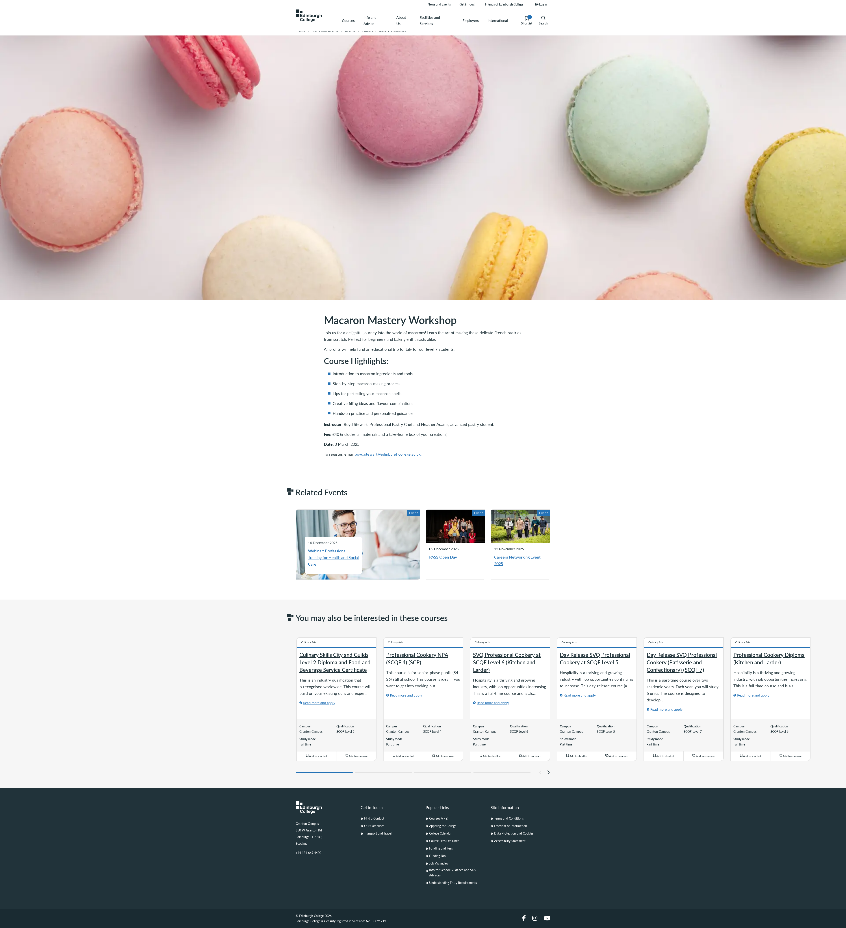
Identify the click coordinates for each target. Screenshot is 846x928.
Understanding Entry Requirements (453, 882)
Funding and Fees (441, 848)
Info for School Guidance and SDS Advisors (452, 872)
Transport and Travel (377, 833)
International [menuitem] (498, 20)
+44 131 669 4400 (308, 852)
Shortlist (526, 20)
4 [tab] (502, 772)
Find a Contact (374, 818)
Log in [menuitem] (542, 4)
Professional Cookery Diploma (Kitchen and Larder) (769, 658)
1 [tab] (324, 772)
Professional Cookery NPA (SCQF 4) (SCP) (417, 658)
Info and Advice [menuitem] (370, 20)
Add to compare (357, 756)
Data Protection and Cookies (513, 833)
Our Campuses (374, 826)
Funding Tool (437, 855)
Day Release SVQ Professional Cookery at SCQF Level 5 (595, 658)
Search (543, 23)
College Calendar (440, 833)
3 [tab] (442, 772)
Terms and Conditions (509, 818)
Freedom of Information (510, 826)
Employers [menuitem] (470, 20)
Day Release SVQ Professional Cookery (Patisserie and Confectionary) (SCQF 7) (682, 662)
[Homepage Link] (325, 807)
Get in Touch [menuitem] (468, 4)
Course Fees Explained (444, 841)
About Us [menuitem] (401, 20)
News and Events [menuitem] (439, 4)
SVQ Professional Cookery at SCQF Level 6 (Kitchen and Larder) (507, 662)
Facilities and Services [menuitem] (430, 20)
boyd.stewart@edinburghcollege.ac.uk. (388, 454)
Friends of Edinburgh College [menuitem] (504, 4)
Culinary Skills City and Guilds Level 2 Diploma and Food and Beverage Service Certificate (335, 662)
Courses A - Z (438, 818)
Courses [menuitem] (348, 20)
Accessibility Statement (509, 841)
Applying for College (442, 826)
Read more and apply (319, 702)
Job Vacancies (438, 863)
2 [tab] (383, 772)
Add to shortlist (317, 756)
